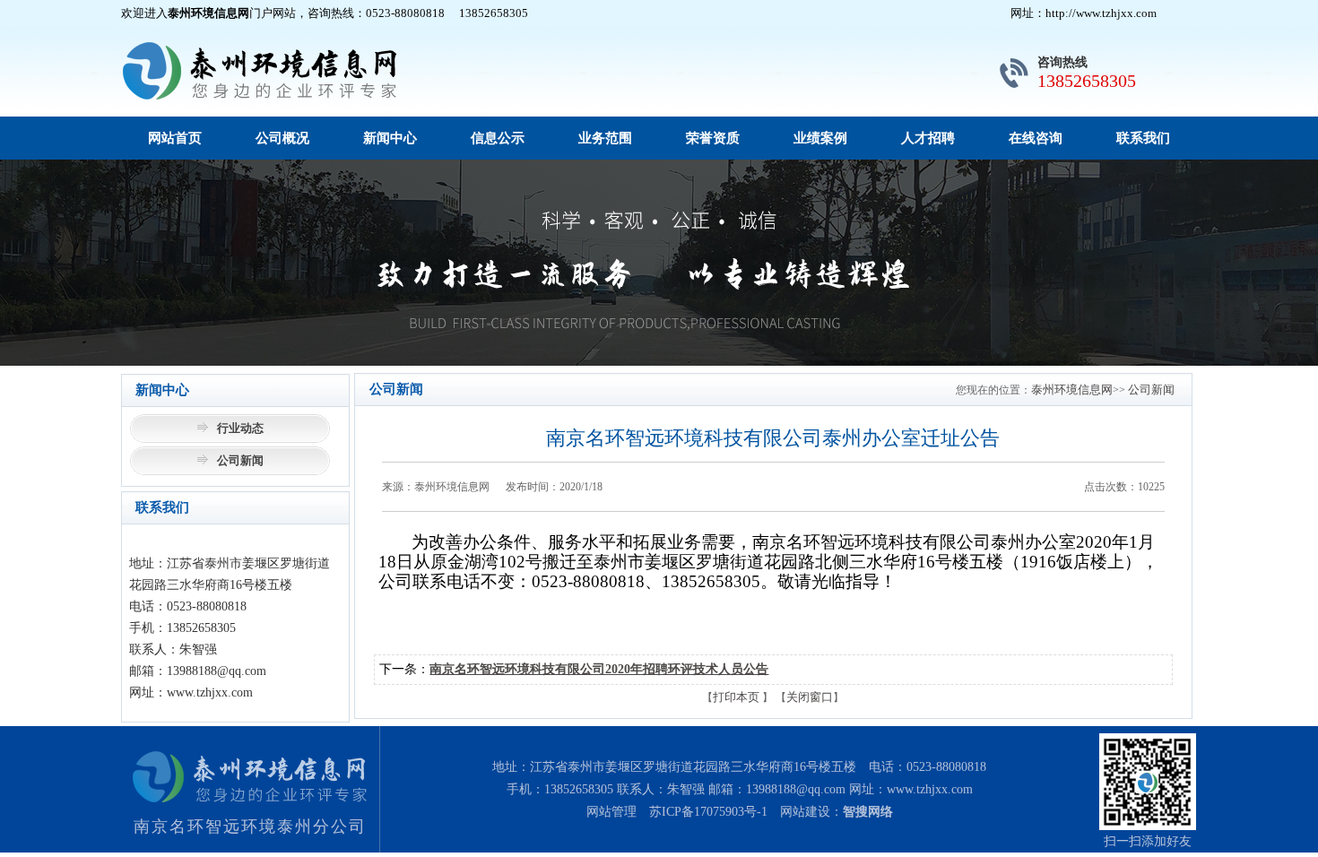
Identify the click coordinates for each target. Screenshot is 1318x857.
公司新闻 (240, 460)
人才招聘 (928, 138)
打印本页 (736, 697)
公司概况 (282, 138)
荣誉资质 (713, 138)
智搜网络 (868, 811)
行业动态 (240, 428)
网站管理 (611, 811)
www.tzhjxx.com (930, 789)
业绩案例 (820, 138)
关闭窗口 (809, 697)
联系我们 (1143, 138)
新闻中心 (390, 138)
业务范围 (605, 138)
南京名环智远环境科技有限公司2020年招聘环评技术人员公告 (598, 669)
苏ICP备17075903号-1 (708, 811)
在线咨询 (1035, 138)
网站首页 (175, 138)
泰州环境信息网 (1072, 389)
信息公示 (498, 138)
